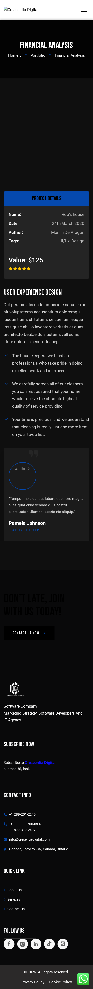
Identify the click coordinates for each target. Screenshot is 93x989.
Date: (14, 223)
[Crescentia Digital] (21, 10)
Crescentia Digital (40, 762)
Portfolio (38, 55)
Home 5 (14, 55)
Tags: (14, 241)
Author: (16, 232)
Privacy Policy (32, 982)
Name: (15, 214)
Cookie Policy (60, 982)
